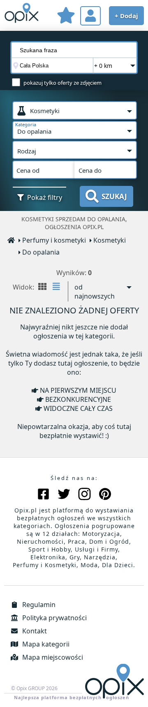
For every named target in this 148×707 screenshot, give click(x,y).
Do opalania (41, 252)
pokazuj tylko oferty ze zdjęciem (62, 82)
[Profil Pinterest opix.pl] (105, 495)
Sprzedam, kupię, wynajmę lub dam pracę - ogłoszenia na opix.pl (21, 14)
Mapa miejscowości (52, 657)
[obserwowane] (66, 16)
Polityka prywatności (54, 617)
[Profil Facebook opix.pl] (43, 495)
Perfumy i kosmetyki (54, 240)
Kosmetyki (109, 240)
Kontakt (34, 630)
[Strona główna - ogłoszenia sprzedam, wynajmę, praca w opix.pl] (11, 241)
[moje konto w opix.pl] (90, 15)
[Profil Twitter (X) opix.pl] (64, 495)
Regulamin (38, 604)
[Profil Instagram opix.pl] (84, 495)
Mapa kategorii (45, 644)
